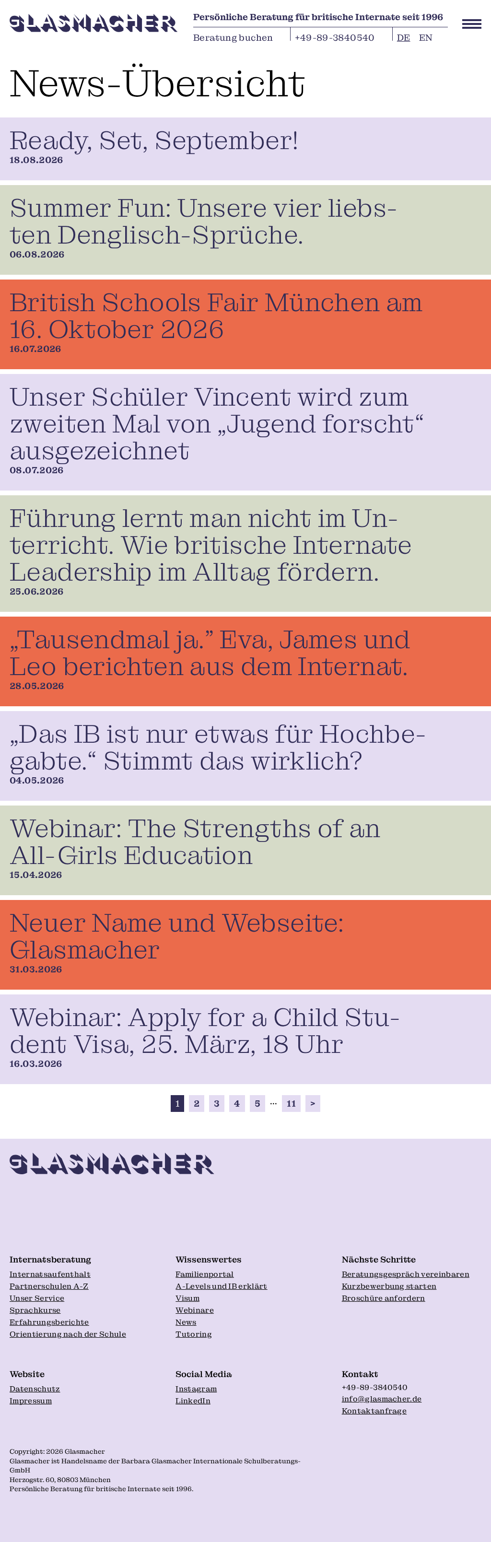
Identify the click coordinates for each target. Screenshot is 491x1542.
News (185, 1322)
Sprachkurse (35, 1310)
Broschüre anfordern (383, 1298)
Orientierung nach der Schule (68, 1334)
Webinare (194, 1310)
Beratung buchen (233, 36)
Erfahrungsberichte (49, 1322)
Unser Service (37, 1298)
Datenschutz (35, 1389)
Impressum (31, 1401)
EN (426, 36)
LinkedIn (192, 1401)
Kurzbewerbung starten (389, 1286)
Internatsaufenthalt (50, 1274)
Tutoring (193, 1334)
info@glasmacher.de (382, 1399)
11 (291, 1104)
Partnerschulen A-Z (49, 1286)
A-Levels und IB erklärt (221, 1286)
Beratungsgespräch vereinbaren (405, 1274)
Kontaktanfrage (374, 1411)
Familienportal (204, 1274)
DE (403, 36)
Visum (187, 1298)
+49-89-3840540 (334, 36)
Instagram (196, 1389)
